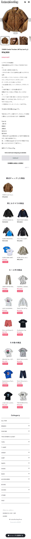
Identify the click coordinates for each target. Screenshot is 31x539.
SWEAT (3, 452)
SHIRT (3, 458)
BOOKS (3, 484)
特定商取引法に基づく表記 (9, 513)
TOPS (3, 442)
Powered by (13, 522)
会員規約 (5, 516)
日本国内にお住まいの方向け (15, 163)
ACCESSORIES (5, 479)
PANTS (3, 463)
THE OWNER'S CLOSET (8, 436)
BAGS (3, 474)
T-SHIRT (3, 447)
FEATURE (4, 431)
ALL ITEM (4, 421)
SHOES (3, 468)
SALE (2, 500)
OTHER (3, 495)
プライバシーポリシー (8, 510)
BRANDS (3, 426)
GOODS (3, 490)
